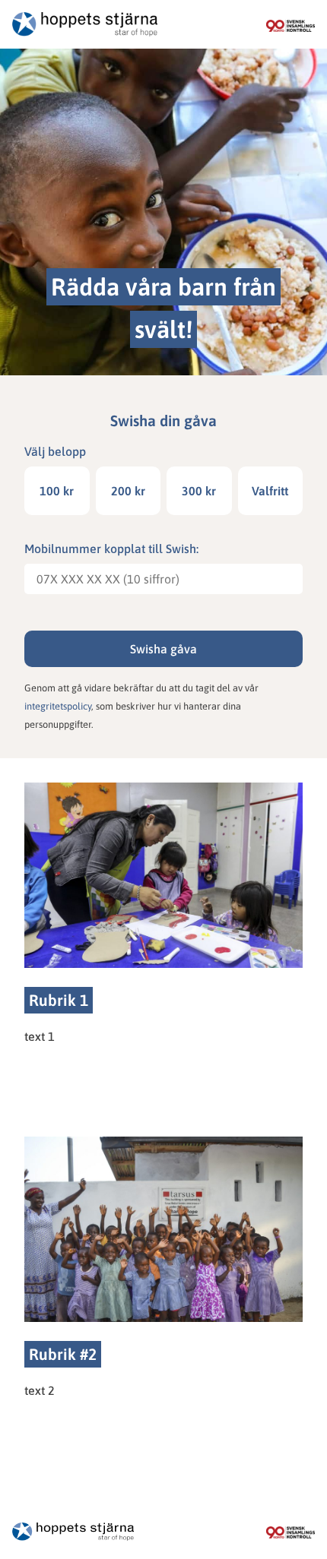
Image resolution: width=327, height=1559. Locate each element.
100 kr (57, 491)
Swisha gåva (163, 649)
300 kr (199, 491)
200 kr (128, 491)
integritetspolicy (57, 706)
